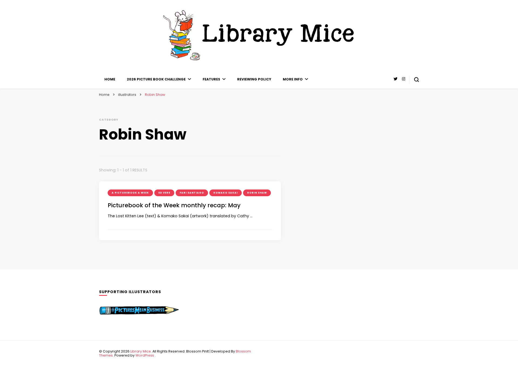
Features (211, 79)
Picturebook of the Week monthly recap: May (174, 205)
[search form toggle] (416, 79)
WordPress (144, 355)
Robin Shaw (257, 192)
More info (293, 79)
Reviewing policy (254, 79)
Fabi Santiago (192, 192)
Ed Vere (164, 192)
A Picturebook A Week (130, 192)
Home (109, 79)
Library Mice (140, 351)
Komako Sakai (225, 192)
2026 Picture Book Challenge (156, 79)
